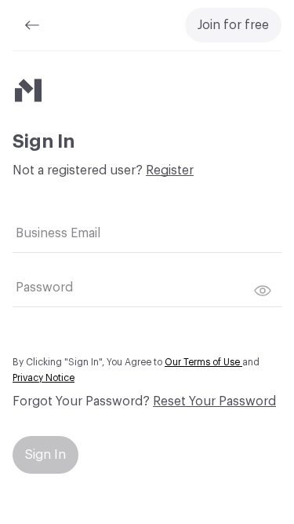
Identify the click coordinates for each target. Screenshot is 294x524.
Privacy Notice (43, 378)
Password (44, 287)
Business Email (58, 233)
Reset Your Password (214, 401)
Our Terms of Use (203, 362)
